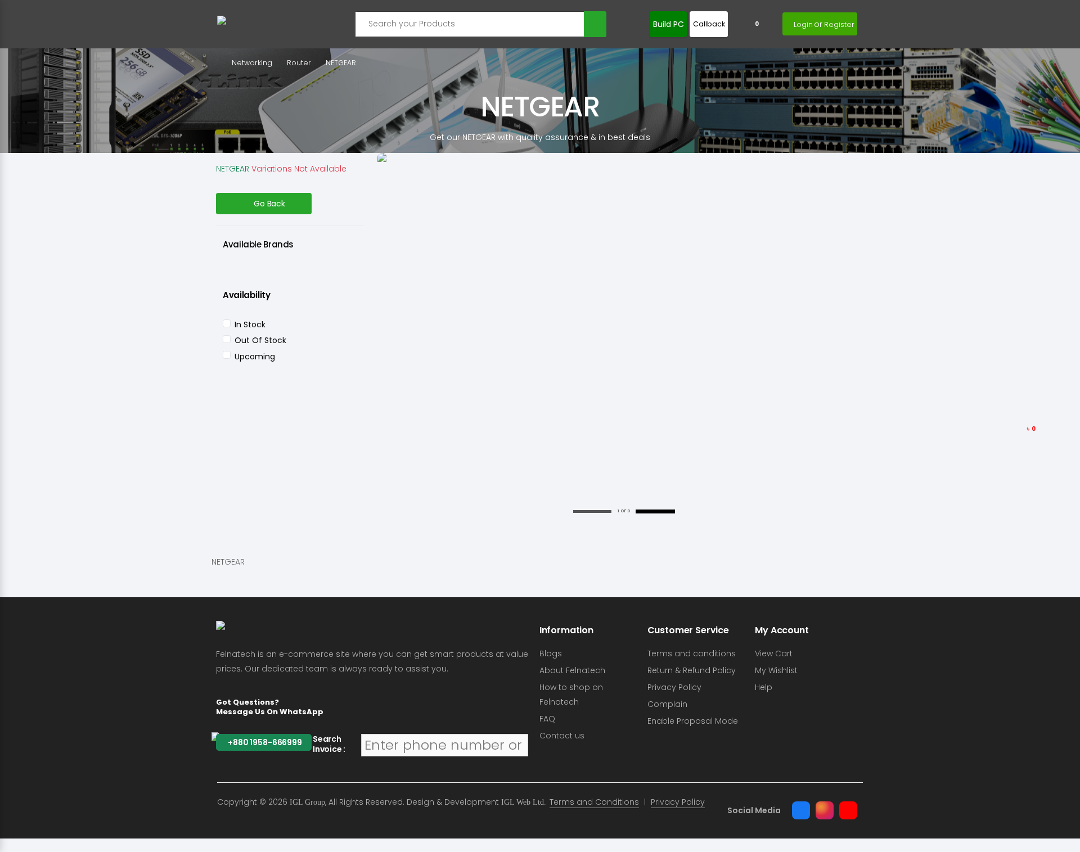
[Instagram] (825, 810)
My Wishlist (776, 670)
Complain (667, 704)
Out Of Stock (260, 340)
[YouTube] (848, 810)
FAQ (547, 718)
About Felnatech (572, 670)
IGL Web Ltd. (523, 802)
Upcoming (255, 356)
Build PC (668, 24)
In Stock (250, 324)
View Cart (774, 653)
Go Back (269, 203)
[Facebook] (801, 810)
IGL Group (307, 802)
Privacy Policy (674, 687)
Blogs (550, 653)
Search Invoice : (329, 744)
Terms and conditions (691, 653)
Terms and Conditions (594, 802)
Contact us (561, 735)
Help (763, 687)
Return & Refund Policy (691, 670)
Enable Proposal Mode (692, 721)
